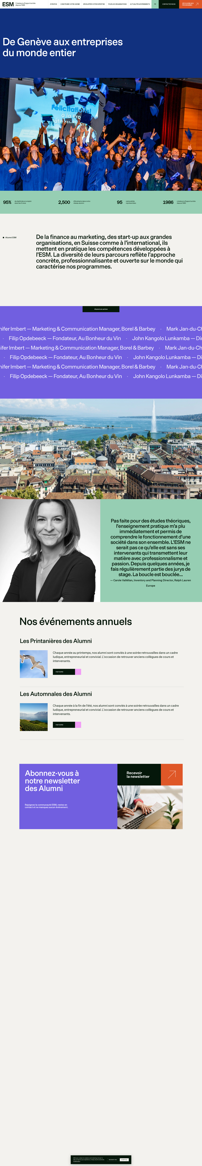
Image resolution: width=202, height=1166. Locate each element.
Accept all (124, 1159)
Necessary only (113, 1159)
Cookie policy (76, 1161)
